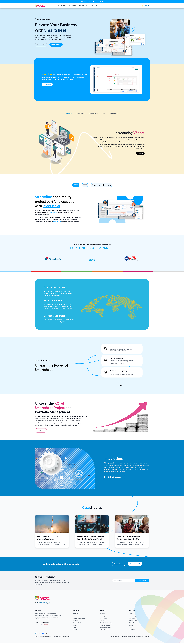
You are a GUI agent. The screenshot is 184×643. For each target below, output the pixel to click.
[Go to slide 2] (121, 385)
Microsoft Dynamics (134, 616)
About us (75, 613)
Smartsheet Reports (101, 185)
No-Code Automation (105, 625)
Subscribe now (142, 580)
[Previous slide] (117, 385)
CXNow (131, 625)
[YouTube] (39, 633)
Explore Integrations (114, 477)
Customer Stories (77, 622)
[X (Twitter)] (46, 633)
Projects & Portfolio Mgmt (106, 622)
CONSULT (146, 5)
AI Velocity (132, 622)
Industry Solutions (104, 629)
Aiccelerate (47, 84)
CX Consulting (76, 616)
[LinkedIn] (36, 633)
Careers (75, 627)
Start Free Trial (56, 45)
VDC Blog (75, 629)
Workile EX (132, 629)
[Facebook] (43, 633)
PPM (75, 185)
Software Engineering (105, 627)
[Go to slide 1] (120, 385)
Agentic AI (102, 613)
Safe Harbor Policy (57, 636)
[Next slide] (126, 385)
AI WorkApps (103, 618)
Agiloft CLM (132, 618)
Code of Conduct (66, 636)
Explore (140, 153)
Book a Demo (118, 564)
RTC (85, 185)
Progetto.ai (51, 206)
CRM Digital (103, 616)
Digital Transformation (79, 618)
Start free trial (135, 564)
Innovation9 (76, 620)
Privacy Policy (48, 636)
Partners (75, 625)
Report (40, 430)
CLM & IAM (103, 620)
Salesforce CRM (133, 620)
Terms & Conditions (39, 636)
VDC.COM (84, 1)
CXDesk (131, 627)
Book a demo (41, 45)
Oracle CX (131, 613)
